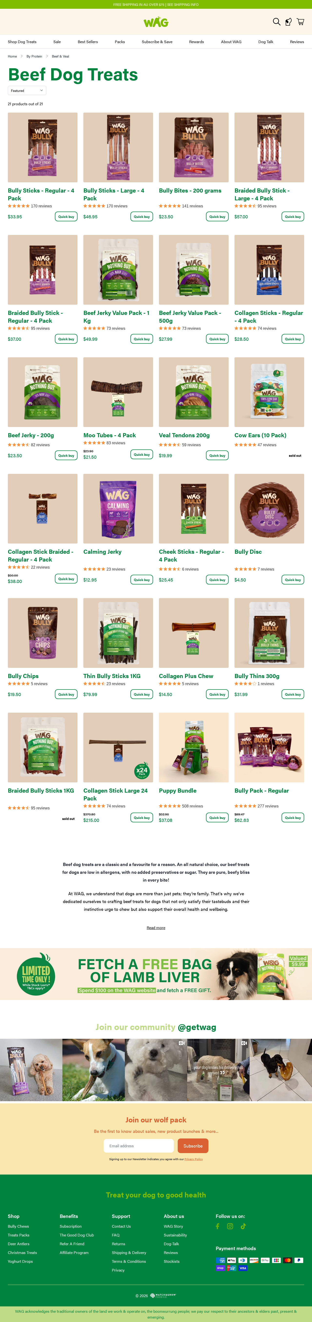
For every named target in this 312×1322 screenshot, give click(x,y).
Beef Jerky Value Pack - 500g (190, 316)
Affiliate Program (74, 1252)
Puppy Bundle (177, 790)
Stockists (172, 1261)
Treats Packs (18, 1235)
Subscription (71, 1226)
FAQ (115, 1235)
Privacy (118, 1270)
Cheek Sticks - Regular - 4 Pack (191, 555)
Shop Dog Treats (22, 41)
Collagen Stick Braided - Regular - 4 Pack (40, 555)
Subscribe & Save (157, 41)
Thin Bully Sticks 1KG (112, 675)
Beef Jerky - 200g (31, 435)
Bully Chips (23, 675)
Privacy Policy (194, 1159)
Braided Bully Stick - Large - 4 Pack (262, 194)
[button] (31, 1070)
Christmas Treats (22, 1252)
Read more (156, 927)
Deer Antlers (18, 1243)
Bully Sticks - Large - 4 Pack (113, 194)
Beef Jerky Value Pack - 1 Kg (116, 316)
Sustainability (175, 1235)
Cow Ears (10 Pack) (260, 435)
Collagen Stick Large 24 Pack (115, 794)
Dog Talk (265, 41)
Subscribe (193, 1146)
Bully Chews (18, 1226)
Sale (57, 41)
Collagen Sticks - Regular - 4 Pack (268, 316)
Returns (118, 1243)
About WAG (231, 41)
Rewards (196, 41)
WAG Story (173, 1226)
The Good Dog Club (77, 1235)
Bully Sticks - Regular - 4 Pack (41, 194)
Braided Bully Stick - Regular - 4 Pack (35, 316)
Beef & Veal (60, 56)
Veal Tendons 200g (184, 435)
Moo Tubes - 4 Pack (109, 435)
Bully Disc (248, 551)
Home (12, 56)
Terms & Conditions (129, 1261)
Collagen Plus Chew (186, 675)
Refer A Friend (72, 1243)
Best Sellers (88, 41)
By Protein (34, 56)
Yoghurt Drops (20, 1261)
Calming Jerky (102, 551)
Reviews (297, 41)
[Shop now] (156, 974)
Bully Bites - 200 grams (190, 190)
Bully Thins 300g (256, 675)
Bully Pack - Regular (261, 790)
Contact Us (121, 1226)
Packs (120, 41)
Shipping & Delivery (129, 1252)
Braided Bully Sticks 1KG (41, 790)
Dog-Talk (171, 1243)
